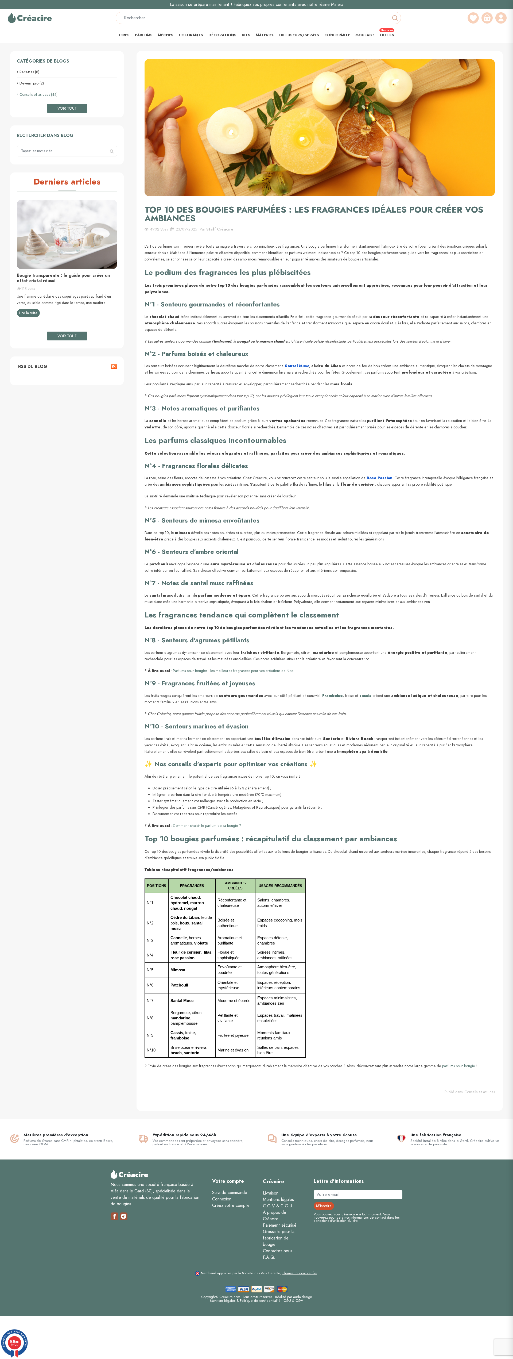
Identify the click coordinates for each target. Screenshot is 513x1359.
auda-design (302, 1297)
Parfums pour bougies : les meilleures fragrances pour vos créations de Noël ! (235, 670)
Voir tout (67, 108)
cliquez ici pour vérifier (299, 1273)
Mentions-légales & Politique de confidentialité (245, 1300)
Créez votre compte (231, 1205)
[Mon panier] (487, 18)
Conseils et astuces (479, 1092)
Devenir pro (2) (32, 83)
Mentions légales (278, 1200)
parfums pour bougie (458, 1066)
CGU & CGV (293, 1300)
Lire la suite (28, 313)
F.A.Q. (269, 1257)
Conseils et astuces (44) (38, 94)
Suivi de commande (229, 1193)
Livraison (270, 1193)
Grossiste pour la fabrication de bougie (278, 1238)
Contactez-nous (277, 1251)
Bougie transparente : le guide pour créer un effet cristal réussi (63, 278)
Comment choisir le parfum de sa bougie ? (207, 825)
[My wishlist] (473, 18)
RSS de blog (32, 366)
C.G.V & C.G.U (277, 1206)
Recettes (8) (29, 72)
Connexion (221, 1199)
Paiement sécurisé (279, 1225)
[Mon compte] (501, 18)
